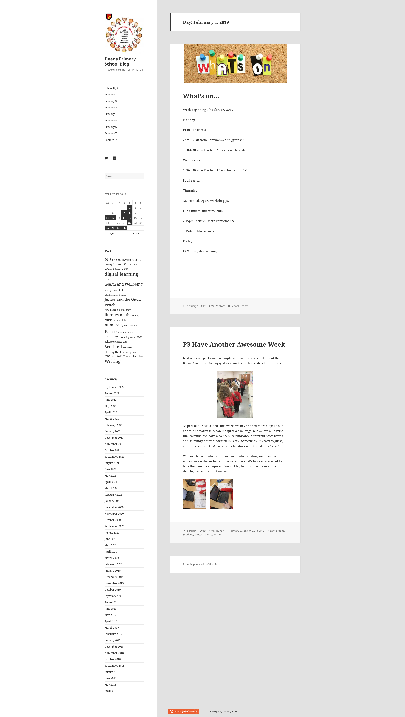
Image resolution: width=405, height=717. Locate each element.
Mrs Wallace (218, 306)
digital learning (121, 274)
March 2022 (112, 418)
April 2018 (111, 691)
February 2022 (113, 425)
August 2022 (112, 393)
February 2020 (113, 564)
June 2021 (110, 469)
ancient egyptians (123, 259)
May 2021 (110, 475)
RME (139, 337)
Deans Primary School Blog (120, 61)
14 (124, 218)
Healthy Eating (111, 290)
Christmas (130, 264)
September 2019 (114, 596)
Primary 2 (111, 101)
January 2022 (113, 431)
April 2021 (111, 482)
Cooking (118, 269)
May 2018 (110, 684)
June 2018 (110, 678)
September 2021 (114, 456)
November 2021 (114, 444)
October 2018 (113, 659)
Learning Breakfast (120, 309)
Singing (135, 352)
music (108, 320)
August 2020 (112, 532)
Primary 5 (111, 120)
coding (109, 268)
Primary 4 (111, 114)
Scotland (113, 347)
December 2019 (114, 577)
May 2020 (110, 545)
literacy (112, 315)
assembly (108, 264)
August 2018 (112, 672)
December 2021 (114, 437)
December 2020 (114, 507)
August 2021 (112, 463)
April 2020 (111, 551)
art (138, 259)
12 (113, 218)
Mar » (135, 233)
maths (125, 314)
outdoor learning (131, 325)
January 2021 (113, 501)
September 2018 (114, 665)
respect (133, 337)
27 (118, 228)
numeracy (114, 324)
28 (124, 228)
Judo (107, 309)
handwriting (110, 280)
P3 (107, 331)
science (109, 341)
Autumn (118, 264)
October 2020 (113, 520)
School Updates (114, 88)
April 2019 (111, 621)
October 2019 (113, 589)
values (121, 356)
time (107, 356)
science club (120, 341)
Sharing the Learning (118, 352)
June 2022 (110, 399)
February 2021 (113, 494)
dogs (281, 530)
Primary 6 (111, 127)
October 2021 (113, 450)
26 (113, 228)
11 (107, 218)
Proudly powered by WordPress (202, 564)
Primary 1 (111, 94)
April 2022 (111, 412)
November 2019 (114, 583)
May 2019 (110, 615)
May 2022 (110, 406)
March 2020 (112, 558)
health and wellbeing (124, 284)
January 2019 (113, 640)
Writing (113, 361)
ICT (121, 289)
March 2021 (112, 488)
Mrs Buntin (217, 530)
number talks (120, 319)
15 (129, 218)
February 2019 (113, 634)
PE (115, 331)
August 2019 (112, 602)
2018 (108, 260)
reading (125, 337)
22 (129, 223)
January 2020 (113, 570)
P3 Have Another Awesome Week (234, 344)
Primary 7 (111, 133)
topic (113, 356)
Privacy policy (230, 711)
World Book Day (134, 356)
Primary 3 (111, 107)
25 (107, 228)
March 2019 (112, 627)
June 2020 (110, 539)
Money (135, 315)
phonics (122, 331)
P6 (112, 332)
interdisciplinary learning (115, 295)
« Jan (112, 233)
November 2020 (114, 513)
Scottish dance (203, 534)
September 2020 (114, 526)
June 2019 (110, 608)
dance (125, 268)
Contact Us (111, 140)
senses (127, 347)
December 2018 (114, 646)
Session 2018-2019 (253, 530)
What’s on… (201, 96)
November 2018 (114, 653)
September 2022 (114, 387)
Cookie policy (215, 711)
